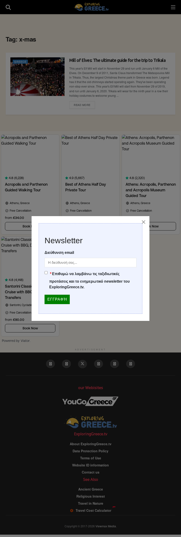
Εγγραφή (57, 299)
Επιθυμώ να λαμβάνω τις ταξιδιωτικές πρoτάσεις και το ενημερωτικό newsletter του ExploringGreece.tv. (89, 280)
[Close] (143, 222)
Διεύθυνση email (59, 253)
